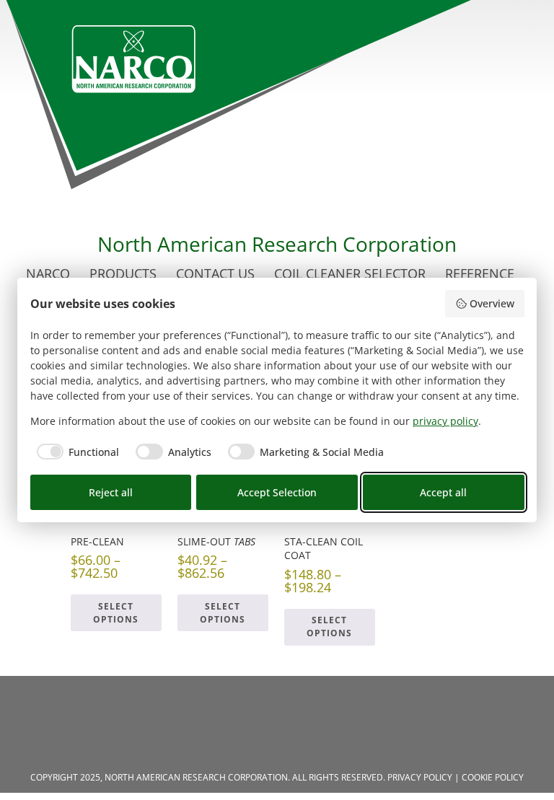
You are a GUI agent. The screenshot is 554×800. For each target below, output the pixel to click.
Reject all (111, 492)
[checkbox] (75, 452)
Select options (115, 612)
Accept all (443, 492)
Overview (492, 303)
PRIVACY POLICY (419, 777)
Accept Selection (277, 492)
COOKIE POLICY (493, 777)
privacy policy (445, 421)
